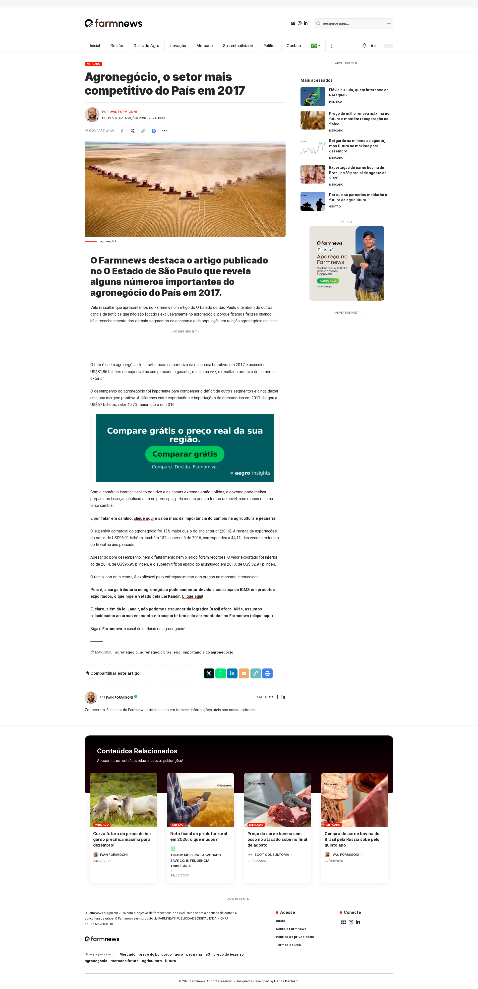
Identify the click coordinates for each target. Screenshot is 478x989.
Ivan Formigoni (123, 112)
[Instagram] (300, 23)
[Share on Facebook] (122, 131)
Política (335, 101)
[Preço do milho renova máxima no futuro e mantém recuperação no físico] (312, 120)
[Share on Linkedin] (232, 673)
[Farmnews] (113, 23)
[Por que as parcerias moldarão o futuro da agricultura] (312, 201)
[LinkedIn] (306, 23)
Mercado (93, 64)
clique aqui (144, 518)
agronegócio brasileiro (160, 652)
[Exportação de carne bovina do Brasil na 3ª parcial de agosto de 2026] (312, 174)
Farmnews (112, 628)
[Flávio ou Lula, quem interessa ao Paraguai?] (312, 96)
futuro (170, 961)
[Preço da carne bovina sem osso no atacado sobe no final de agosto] (277, 800)
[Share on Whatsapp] (220, 673)
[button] (331, 46)
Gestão (335, 206)
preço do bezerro (228, 954)
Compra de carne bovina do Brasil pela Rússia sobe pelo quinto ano (352, 839)
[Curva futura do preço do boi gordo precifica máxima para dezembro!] (123, 800)
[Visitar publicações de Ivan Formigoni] (92, 114)
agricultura (152, 961)
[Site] (271, 697)
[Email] (244, 673)
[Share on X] (132, 131)
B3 (207, 954)
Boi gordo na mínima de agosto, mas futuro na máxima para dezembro (357, 145)
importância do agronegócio (208, 652)
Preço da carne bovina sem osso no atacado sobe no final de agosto (277, 839)
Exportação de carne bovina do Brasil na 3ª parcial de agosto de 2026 (358, 172)
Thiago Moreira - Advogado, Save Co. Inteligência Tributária (196, 860)
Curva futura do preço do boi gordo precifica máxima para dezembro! (122, 839)
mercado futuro (125, 961)
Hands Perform (286, 981)
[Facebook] (277, 697)
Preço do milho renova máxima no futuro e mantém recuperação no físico (359, 118)
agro (179, 954)
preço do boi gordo (155, 954)
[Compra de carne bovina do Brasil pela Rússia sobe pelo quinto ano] (354, 800)
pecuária (194, 954)
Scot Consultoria (271, 855)
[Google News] (293, 23)
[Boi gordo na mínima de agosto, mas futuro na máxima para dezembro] (312, 147)
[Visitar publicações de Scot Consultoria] (250, 854)
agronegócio (126, 652)
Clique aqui (192, 596)
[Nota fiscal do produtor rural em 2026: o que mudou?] (200, 800)
